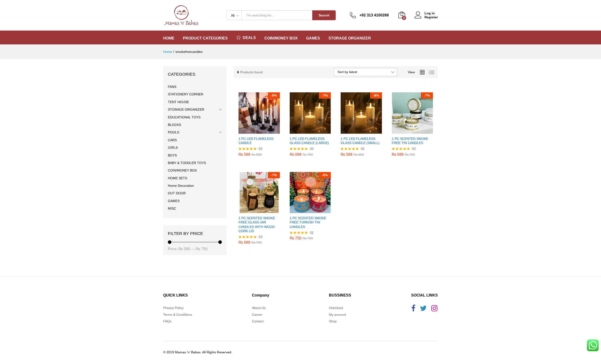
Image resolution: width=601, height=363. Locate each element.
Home (168, 38)
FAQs (167, 321)
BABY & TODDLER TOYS (187, 163)
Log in (429, 13)
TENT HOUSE (178, 102)
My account (337, 314)
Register (431, 17)
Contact (257, 321)
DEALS (249, 38)
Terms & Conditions (177, 314)
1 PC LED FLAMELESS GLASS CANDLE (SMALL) (360, 141)
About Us (259, 308)
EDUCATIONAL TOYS (184, 117)
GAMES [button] (313, 38)
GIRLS (173, 147)
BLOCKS (174, 125)
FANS (172, 87)
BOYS (172, 155)
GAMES (174, 201)
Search (324, 15)
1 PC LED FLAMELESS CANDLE (256, 141)
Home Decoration (181, 185)
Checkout (336, 308)
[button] (254, 131)
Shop (333, 321)
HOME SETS (177, 178)
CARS (172, 140)
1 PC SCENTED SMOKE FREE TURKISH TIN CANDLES (308, 222)
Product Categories (205, 38)
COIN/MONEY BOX (182, 170)
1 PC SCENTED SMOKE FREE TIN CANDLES (410, 141)
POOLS (173, 132)
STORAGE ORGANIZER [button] (349, 38)
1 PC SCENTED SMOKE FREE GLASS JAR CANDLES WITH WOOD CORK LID (257, 224)
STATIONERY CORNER (185, 94)
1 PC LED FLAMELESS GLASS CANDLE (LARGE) (309, 141)
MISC (172, 208)
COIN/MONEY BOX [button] (281, 38)
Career (257, 314)
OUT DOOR (177, 193)
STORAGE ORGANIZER (186, 109)
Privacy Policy (173, 308)
